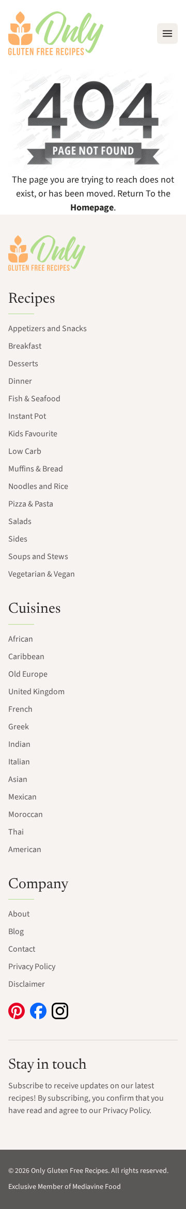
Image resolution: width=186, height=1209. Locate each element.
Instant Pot (27, 416)
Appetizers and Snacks (47, 328)
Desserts (23, 363)
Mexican (22, 797)
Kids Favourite (32, 434)
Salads (20, 521)
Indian (19, 744)
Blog (16, 931)
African (20, 639)
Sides (17, 539)
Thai (16, 832)
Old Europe (28, 674)
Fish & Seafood (34, 399)
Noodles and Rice (38, 486)
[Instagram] (60, 1011)
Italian (19, 762)
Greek (18, 727)
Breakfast (24, 346)
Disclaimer (26, 984)
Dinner (20, 381)
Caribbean (26, 656)
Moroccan (25, 814)
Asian (17, 779)
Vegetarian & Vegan (41, 574)
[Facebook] (38, 1011)
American (24, 849)
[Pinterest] (16, 1011)
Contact (21, 949)
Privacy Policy (31, 966)
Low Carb (24, 451)
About (18, 914)
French (20, 709)
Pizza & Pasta (30, 504)
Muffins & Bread (35, 469)
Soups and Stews (38, 556)
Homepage (92, 207)
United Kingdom (36, 692)
